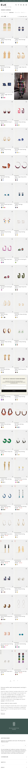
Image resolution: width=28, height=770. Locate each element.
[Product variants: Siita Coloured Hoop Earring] (12, 119)
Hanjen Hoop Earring (6, 341)
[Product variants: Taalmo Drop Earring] (12, 476)
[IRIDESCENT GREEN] (15, 262)
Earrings (11, 12)
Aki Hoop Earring (19, 424)
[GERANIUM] (15, 125)
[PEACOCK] (15, 509)
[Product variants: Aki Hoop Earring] (26, 421)
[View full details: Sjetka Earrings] (21, 192)
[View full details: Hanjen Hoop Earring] (7, 330)
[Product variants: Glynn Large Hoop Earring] (26, 284)
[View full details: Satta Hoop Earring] (7, 495)
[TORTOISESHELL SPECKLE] (17, 344)
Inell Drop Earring (5, 561)
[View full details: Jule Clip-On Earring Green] (21, 247)
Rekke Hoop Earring (6, 149)
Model (2, 16)
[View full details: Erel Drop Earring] (7, 357)
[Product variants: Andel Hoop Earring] (26, 449)
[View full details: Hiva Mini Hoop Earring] (21, 302)
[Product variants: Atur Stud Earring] (12, 174)
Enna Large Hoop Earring (7, 534)
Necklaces (17, 12)
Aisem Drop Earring (20, 534)
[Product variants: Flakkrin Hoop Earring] (26, 339)
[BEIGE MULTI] (3, 592)
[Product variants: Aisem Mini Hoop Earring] (12, 669)
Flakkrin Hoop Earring (20, 341)
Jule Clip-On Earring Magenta (7, 286)
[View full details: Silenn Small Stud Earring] (7, 192)
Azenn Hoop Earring (20, 396)
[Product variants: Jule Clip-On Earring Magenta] (12, 284)
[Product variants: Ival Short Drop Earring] (26, 476)
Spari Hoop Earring (5, 589)
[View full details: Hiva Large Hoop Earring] (7, 247)
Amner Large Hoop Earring (21, 67)
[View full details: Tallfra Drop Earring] (7, 28)
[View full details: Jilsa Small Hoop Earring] (7, 632)
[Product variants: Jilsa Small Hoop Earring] (12, 641)
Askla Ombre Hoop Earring (7, 451)
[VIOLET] (1, 399)
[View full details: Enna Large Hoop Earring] (7, 522)
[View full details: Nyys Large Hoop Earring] (21, 165)
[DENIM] (3, 619)
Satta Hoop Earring (5, 506)
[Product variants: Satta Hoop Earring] (12, 504)
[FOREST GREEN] (3, 509)
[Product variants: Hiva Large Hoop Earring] (12, 257)
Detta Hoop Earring (20, 589)
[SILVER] (17, 70)
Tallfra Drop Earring (6, 39)
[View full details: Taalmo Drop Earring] (7, 467)
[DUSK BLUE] (15, 152)
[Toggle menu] (26, 5)
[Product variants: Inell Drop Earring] (12, 559)
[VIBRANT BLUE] (3, 42)
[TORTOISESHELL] (4, 592)
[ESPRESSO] (1, 125)
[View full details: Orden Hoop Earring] (21, 220)
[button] (12, 19)
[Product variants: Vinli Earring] (26, 559)
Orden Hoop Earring (20, 231)
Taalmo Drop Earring (6, 479)
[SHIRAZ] (17, 207)
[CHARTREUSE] (17, 482)
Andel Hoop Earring (20, 451)
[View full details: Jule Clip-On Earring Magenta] (7, 275)
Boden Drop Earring (20, 616)
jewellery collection (11, 696)
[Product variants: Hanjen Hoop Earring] (12, 339)
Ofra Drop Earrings (5, 67)
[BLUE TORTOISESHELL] (18, 427)
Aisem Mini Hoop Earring (7, 671)
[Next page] (17, 680)
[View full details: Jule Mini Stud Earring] (21, 632)
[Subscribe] (25, 745)
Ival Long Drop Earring (20, 506)
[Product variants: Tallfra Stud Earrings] (26, 37)
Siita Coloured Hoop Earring (7, 122)
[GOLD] (1, 42)
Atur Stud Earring (5, 176)
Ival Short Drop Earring (21, 479)
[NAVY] (3, 70)
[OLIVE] (4, 619)
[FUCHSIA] (3, 125)
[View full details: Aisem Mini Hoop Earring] (7, 659)
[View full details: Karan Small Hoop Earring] (7, 604)
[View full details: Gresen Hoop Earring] (21, 110)
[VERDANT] (4, 564)
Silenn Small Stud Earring (7, 204)
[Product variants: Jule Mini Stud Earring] (26, 641)
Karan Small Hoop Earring (7, 616)
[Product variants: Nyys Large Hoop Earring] (26, 174)
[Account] (21, 5)
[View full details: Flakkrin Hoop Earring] (21, 330)
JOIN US (14, 390)
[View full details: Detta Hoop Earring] (21, 577)
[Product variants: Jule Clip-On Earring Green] (26, 257)
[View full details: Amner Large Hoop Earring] (21, 55)
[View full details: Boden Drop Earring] (21, 604)
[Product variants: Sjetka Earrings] (26, 202)
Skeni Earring (4, 314)
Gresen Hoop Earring (20, 122)
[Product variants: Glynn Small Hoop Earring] (26, 367)
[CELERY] (18, 125)
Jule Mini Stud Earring (20, 643)
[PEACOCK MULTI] (1, 592)
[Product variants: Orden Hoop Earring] (26, 229)
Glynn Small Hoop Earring (21, 369)
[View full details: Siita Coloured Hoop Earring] (7, 110)
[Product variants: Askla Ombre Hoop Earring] (12, 449)
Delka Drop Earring (5, 424)
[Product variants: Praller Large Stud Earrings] (12, 92)
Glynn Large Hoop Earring (21, 286)
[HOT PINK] (4, 97)
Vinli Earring (18, 561)
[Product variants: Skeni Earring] (12, 312)
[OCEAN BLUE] (17, 125)
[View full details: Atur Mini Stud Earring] (21, 137)
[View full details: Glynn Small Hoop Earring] (21, 357)
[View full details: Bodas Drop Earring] (7, 220)
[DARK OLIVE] (15, 289)
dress (18, 699)
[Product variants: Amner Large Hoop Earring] (26, 64)
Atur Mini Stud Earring (20, 149)
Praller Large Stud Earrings (7, 94)
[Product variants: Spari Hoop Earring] (12, 586)
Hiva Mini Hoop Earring (21, 314)
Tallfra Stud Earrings (20, 39)
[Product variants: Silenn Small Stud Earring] (12, 202)
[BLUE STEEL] (15, 207)
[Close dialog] (26, 376)
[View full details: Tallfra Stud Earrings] (21, 28)
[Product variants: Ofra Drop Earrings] (12, 64)
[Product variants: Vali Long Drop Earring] (26, 669)
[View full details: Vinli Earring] (21, 550)
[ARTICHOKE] (4, 125)
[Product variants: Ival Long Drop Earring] (26, 504)
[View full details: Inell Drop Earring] (7, 550)
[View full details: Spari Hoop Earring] (7, 577)
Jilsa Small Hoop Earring (7, 643)
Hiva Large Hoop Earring (7, 259)
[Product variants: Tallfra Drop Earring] (12, 37)
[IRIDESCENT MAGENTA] (1, 289)
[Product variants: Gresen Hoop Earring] (26, 119)
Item (8, 16)
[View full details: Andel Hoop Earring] (21, 440)
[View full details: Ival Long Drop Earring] (21, 495)
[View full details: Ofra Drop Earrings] (7, 55)
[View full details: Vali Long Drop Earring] (21, 659)
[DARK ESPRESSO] (1, 427)
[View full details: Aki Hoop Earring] (21, 412)
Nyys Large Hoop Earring (21, 176)
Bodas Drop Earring (6, 231)
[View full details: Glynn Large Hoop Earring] (21, 275)
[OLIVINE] (3, 97)
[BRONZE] (4, 509)
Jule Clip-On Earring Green (21, 259)
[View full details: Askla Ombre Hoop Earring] (7, 440)
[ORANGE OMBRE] (3, 454)
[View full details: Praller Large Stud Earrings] (7, 83)
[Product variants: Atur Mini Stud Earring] (26, 147)
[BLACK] (4, 317)
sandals (2, 700)
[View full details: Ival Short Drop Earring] (21, 467)
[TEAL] (3, 152)
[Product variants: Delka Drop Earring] (12, 421)
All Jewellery (4, 12)
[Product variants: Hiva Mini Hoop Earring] (26, 312)
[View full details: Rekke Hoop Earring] (7, 137)
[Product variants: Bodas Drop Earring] (12, 229)
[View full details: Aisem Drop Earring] (21, 522)
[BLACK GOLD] (3, 399)
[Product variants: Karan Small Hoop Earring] (12, 614)
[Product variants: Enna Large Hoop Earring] (12, 531)
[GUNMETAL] (15, 399)
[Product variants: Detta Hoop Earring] (26, 586)
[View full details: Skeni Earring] (7, 302)
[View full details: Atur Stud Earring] (7, 165)
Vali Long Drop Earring (20, 671)
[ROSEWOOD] (3, 564)
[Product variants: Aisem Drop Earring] (26, 531)
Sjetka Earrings (19, 204)
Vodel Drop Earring (5, 396)
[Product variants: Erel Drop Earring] (12, 367)
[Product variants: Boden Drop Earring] (26, 614)
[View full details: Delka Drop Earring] (7, 412)
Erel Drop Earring (5, 369)
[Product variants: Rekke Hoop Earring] (12, 147)
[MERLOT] (17, 509)
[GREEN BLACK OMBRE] (1, 454)
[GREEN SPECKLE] (15, 344)
